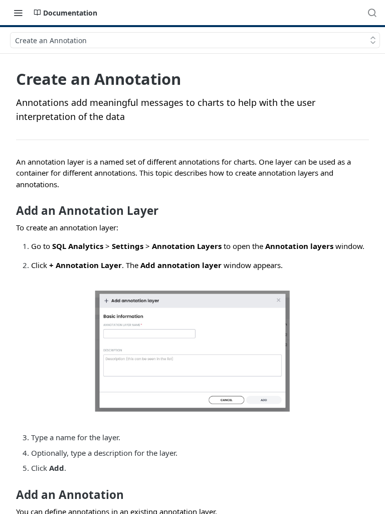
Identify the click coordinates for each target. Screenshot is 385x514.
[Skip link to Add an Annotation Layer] (9, 210)
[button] (192, 351)
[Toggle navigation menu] (18, 13)
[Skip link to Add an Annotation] (9, 494)
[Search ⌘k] (372, 13)
